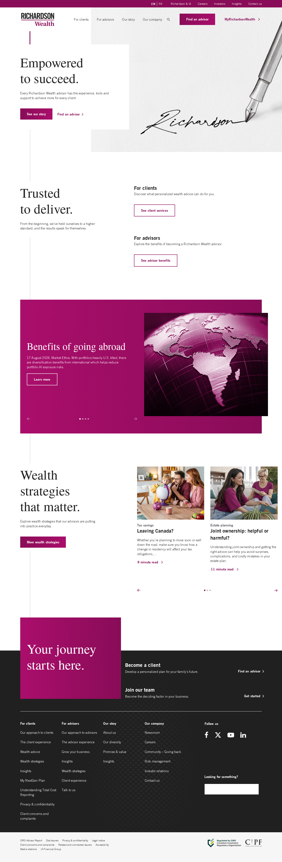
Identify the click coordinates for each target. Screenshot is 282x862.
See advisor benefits (155, 260)
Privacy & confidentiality (37, 804)
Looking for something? (221, 776)
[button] (168, 19)
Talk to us (69, 790)
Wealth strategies (32, 761)
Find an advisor (197, 19)
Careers (202, 4)
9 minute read (148, 562)
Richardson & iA (181, 4)
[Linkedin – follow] (243, 735)
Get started (252, 696)
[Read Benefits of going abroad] (206, 364)
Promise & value (114, 752)
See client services (154, 210)
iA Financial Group (51, 849)
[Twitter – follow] (218, 735)
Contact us (255, 4)
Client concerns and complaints (34, 816)
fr (160, 4)
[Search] (253, 789)
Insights (237, 4)
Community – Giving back (163, 752)
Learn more (42, 379)
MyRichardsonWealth (240, 19)
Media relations (28, 849)
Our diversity (112, 742)
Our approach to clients (36, 732)
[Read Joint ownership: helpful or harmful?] (243, 492)
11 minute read (223, 569)
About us (109, 732)
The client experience (35, 742)
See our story (36, 114)
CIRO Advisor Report (31, 840)
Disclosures (52, 840)
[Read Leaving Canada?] (170, 492)
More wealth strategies (43, 542)
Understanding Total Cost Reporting (38, 792)
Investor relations (157, 771)
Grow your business (76, 752)
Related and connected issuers (75, 845)
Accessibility (102, 845)
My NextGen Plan (32, 780)
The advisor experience (78, 742)
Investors (219, 4)
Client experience (74, 780)
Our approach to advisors (79, 732)
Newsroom (152, 732)
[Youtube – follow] (231, 735)
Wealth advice (30, 752)
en (153, 4)
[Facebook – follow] (208, 735)
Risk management (157, 761)
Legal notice (98, 840)
